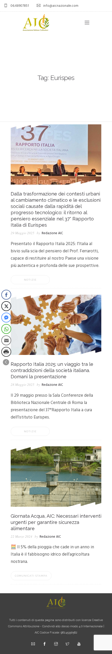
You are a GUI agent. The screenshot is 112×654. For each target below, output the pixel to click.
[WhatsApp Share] (6, 329)
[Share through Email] (6, 340)
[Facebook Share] (6, 295)
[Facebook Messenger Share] (6, 317)
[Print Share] (6, 352)
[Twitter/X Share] (6, 306)
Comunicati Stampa (31, 575)
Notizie (30, 279)
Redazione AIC (52, 233)
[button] (6, 362)
